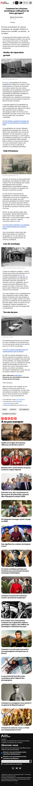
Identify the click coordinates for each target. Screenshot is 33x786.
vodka (18, 221)
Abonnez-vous (9, 745)
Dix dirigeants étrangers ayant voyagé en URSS (16, 520)
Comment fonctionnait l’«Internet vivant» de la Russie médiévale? (14, 597)
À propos (3, 739)
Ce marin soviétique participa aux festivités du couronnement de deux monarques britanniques (15, 571)
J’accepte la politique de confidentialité (12, 764)
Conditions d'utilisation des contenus (12, 742)
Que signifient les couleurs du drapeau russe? (16, 545)
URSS (6, 82)
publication (18, 375)
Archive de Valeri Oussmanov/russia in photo (14, 268)
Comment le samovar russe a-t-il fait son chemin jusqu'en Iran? (15, 729)
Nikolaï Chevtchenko (16, 17)
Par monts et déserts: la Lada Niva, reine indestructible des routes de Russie (16, 226)
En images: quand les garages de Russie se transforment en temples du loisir (16, 123)
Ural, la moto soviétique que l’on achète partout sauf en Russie (15, 350)
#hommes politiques (9, 413)
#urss (4, 409)
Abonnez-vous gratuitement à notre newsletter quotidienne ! (14, 757)
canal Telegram (20, 399)
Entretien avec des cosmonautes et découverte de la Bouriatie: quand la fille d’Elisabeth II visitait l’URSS (15, 494)
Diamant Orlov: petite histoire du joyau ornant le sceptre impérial (16, 469)
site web (25, 405)
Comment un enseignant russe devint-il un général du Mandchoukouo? (16, 704)
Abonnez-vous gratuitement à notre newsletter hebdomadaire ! (14, 753)
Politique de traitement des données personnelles (15, 740)
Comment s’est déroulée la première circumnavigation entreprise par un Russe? (15, 651)
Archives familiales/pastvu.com (10, 79)
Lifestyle (12, 22)
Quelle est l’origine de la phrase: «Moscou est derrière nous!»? (13, 444)
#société (13, 409)
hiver (20, 275)
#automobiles (24, 409)
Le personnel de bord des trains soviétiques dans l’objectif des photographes (13, 678)
